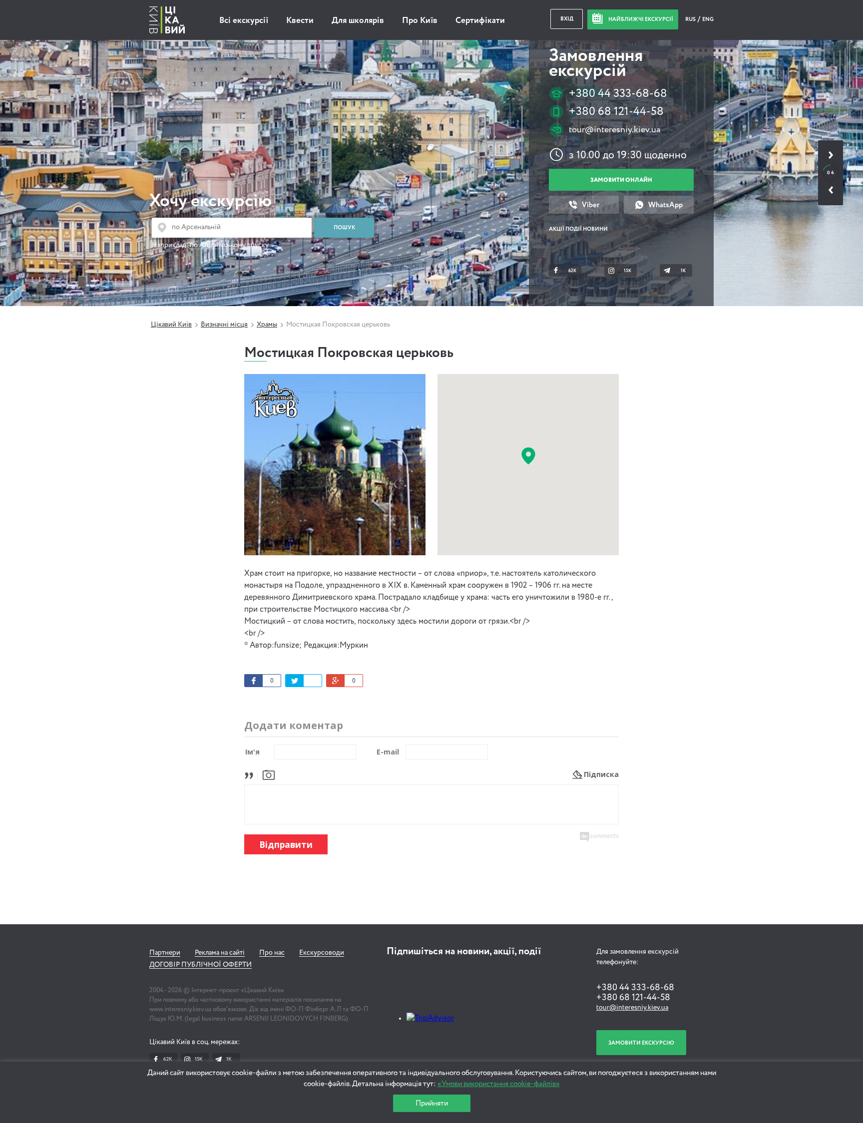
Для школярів (358, 20)
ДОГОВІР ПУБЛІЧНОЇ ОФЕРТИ (200, 964)
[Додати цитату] (251, 774)
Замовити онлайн (621, 180)
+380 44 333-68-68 (618, 93)
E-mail (388, 751)
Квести (300, 20)
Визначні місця (224, 324)
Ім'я (252, 751)
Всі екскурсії (243, 20)
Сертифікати (480, 20)
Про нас (272, 952)
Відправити (286, 844)
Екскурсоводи (321, 952)
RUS (691, 19)
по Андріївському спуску (229, 245)
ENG (708, 19)
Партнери (164, 952)
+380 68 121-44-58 (616, 111)
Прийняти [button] (432, 1103)
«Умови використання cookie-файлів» (498, 1084)
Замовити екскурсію (641, 1043)
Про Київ (419, 20)
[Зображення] (269, 774)
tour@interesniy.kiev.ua (614, 129)
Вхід (566, 18)
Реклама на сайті (220, 952)
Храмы (267, 324)
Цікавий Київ (171, 324)
